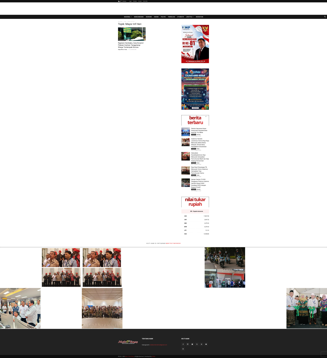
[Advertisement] (178, 8)
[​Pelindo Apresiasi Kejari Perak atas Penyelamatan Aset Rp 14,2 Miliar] (185, 132)
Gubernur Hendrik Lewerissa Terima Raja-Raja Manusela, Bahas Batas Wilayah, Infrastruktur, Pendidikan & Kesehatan (200, 142)
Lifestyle (189, 17)
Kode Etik (145, 1)
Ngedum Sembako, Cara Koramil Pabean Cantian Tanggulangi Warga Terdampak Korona (130, 45)
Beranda (120, 21)
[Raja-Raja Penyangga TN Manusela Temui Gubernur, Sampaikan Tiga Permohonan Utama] (185, 170)
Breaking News (122, 40)
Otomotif (180, 17)
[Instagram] (187, 344)
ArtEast (153, 356)
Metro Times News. (129, 356)
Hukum (156, 17)
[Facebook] (183, 344)
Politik (163, 17)
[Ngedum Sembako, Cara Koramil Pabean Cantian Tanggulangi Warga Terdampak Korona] (132, 34)
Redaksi (135, 1)
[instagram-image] (20, 267)
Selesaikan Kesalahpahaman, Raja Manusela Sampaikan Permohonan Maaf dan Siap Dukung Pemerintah (200, 157)
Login (130, 1)
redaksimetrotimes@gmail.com (158, 345)
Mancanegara (139, 17)
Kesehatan (199, 17)
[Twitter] (197, 344)
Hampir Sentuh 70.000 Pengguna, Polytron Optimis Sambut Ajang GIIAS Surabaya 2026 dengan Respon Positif (200, 183)
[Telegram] (192, 344)
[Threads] (183, 349)
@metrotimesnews (173, 243)
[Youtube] (206, 344)
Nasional (127, 17)
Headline (194, 134)
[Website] (201, 344)
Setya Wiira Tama (122, 49)
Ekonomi (149, 17)
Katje (198, 148)
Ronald (198, 134)
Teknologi (171, 17)
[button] (325, 17)
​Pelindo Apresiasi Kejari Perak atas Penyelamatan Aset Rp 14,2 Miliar (199, 130)
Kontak (140, 1)
